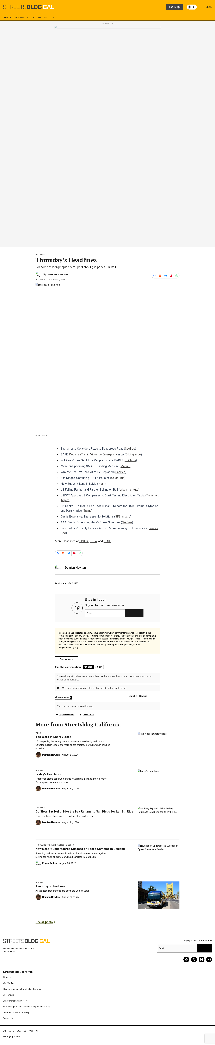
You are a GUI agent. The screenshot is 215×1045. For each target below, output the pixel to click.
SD (39, 17)
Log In (172, 7)
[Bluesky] (201, 959)
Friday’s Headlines (48, 774)
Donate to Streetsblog (16, 17)
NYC (24, 1031)
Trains (87, 510)
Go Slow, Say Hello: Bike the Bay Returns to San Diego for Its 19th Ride (84, 811)
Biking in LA (133, 454)
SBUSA (83, 541)
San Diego (40, 808)
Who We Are (8, 983)
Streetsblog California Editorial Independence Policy (26, 1006)
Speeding (70, 845)
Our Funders (8, 995)
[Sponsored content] (107, 135)
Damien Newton (57, 274)
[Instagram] (209, 959)
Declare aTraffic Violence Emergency (93, 454)
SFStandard (122, 516)
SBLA (93, 541)
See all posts (44, 922)
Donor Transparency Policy (15, 1001)
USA (52, 17)
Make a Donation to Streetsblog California (22, 989)
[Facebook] (186, 959)
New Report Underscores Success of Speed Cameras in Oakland (80, 849)
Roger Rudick (49, 863)
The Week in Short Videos (53, 737)
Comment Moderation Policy (16, 1012)
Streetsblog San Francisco (51, 845)
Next (101, 483)
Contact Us (8, 1018)
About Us (7, 977)
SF (45, 17)
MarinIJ (125, 466)
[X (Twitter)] (194, 959)
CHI (37, 1031)
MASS (31, 1031)
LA (33, 17)
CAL (4, 1031)
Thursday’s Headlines (50, 886)
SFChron (130, 460)
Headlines (40, 254)
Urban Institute (129, 489)
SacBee (130, 448)
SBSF (107, 541)
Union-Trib (117, 478)
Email (89, 613)
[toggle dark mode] (192, 7)
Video (38, 733)
